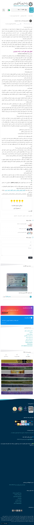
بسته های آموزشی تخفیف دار (16, 433)
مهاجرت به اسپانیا (18, 502)
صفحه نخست (30, 16)
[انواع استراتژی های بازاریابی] (29, 233)
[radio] (22, 201)
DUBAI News (29, 344)
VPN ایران (30, 439)
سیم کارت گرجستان (28, 341)
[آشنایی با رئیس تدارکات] (29, 229)
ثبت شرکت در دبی (29, 339)
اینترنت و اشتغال (14, 182)
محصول (15, 215)
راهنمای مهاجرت (29, 334)
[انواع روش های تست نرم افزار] (29, 225)
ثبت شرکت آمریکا (29, 337)
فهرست (31, 11)
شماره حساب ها (30, 433)
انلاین (30, 215)
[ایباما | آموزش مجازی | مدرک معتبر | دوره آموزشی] (17, 4)
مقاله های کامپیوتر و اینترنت (14, 16)
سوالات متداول (24, 433)
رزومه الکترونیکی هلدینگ (17, 493)
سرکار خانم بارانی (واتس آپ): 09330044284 (17, 485)
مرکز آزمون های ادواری (17, 496)
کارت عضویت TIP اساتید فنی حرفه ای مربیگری (24, 293)
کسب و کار (19, 215)
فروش (24, 215)
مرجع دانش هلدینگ (17, 495)
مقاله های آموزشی (23, 16)
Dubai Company (29, 342)
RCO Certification (17, 503)
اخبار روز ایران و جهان (28, 331)
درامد (27, 215)
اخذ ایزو (31, 332)
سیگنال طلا (19, 498)
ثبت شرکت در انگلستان (28, 336)
